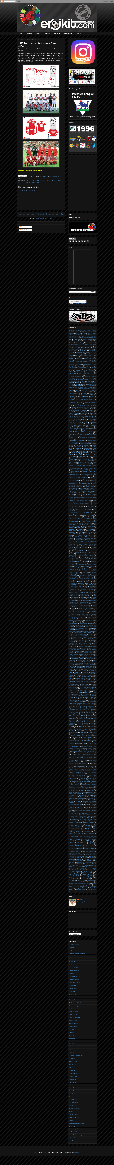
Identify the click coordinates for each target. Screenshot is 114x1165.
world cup (87, 865)
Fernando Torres (89, 538)
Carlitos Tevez (90, 420)
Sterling (88, 802)
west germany (89, 860)
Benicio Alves (73, 962)
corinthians (84, 477)
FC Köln (80, 535)
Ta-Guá (92, 807)
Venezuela (87, 847)
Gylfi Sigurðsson (92, 575)
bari (86, 385)
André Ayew (79, 358)
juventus (90, 617)
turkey (82, 825)
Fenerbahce (79, 538)
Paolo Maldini (72, 717)
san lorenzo (79, 770)
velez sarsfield (73, 847)
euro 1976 (85, 526)
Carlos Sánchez (72, 422)
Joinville (79, 612)
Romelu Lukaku (78, 763)
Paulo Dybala (72, 723)
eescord (92, 507)
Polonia (71, 731)
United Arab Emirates (91, 834)
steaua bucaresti (80, 802)
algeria (82, 354)
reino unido (91, 748)
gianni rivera (81, 564)
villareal (86, 848)
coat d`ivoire (79, 439)
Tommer (90, 819)
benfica (78, 393)
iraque (76, 597)
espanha (79, 520)
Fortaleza (77, 552)
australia (81, 381)
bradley (94, 402)
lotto (72, 646)
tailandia (84, 808)
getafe (78, 563)
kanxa (70, 622)
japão (73, 608)
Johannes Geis (90, 611)
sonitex (83, 789)
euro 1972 (78, 526)
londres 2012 (82, 643)
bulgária (84, 410)
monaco (71, 675)
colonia (89, 440)
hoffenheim (91, 580)
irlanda (87, 597)
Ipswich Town (84, 595)
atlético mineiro (78, 378)
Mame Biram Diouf (90, 655)
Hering (70, 580)
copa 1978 (89, 449)
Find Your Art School (75, 1003)
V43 (78, 844)
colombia (73, 440)
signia (87, 787)
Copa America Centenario (84, 465)
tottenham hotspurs (88, 822)
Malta (82, 655)
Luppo (94, 648)
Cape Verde (91, 419)
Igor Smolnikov (81, 587)
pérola (70, 726)
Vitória (77, 851)
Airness (86, 346)
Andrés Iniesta (77, 360)
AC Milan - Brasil (74, 944)
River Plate (80, 757)
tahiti (79, 808)
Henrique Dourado (90, 578)
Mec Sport (93, 666)
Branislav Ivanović (89, 403)
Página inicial (41, 214)
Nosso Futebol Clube (75, 1088)
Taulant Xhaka (82, 810)
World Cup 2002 (88, 877)
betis (70, 394)
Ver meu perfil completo (84, 901)
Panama (71, 715)
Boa (93, 394)
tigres (70, 817)
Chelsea (82, 431)
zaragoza (78, 888)
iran (95, 595)
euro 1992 (90, 527)
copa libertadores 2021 (87, 474)
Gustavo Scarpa (82, 575)
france (71, 554)
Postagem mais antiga (55, 214)
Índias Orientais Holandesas (88, 590)
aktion (70, 347)
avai (89, 382)
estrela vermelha (91, 521)
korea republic (79, 626)
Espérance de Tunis (89, 520)
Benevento (71, 393)
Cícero (82, 436)
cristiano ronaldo (73, 483)
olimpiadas (72, 703)
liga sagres (79, 638)
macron (71, 652)
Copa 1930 (78, 445)
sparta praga (87, 793)
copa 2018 (82, 456)
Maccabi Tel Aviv (78, 651)
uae (84, 826)
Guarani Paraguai (86, 574)
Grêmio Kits (72, 1044)
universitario (79, 839)
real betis (85, 745)
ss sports (85, 799)
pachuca (88, 711)
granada (89, 569)
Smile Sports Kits (74, 1117)
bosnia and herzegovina (84, 400)
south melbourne (82, 792)
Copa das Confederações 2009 (79, 470)
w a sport (83, 853)
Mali (87, 654)
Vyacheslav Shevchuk (74, 853)
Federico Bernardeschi (79, 536)
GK (80, 566)
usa (78, 842)
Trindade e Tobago (90, 824)
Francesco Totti (80, 554)
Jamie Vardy (87, 606)
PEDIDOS (47, 33)
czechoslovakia (84, 488)
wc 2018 (78, 859)
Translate (82, 303)
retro (78, 752)
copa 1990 (36, 180)
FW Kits (71, 1029)
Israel (89, 598)
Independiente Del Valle (87, 589)
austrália (90, 381)
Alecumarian (72, 947)
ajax (92, 346)
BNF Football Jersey (75, 967)
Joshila (92, 614)
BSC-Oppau (86, 408)
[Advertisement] (41, 202)
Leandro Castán (77, 634)
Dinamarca (86, 502)
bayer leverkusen (73, 387)
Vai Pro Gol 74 (73, 1132)
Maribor (85, 663)
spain (79, 793)
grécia (70, 572)
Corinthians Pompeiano (81, 479)
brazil (94, 405)
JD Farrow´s (89, 608)
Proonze (89, 735)
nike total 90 (76, 694)
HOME (21, 33)
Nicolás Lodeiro (83, 690)
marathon (87, 660)
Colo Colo (93, 439)
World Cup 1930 (77, 866)
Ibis (76, 586)
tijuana (84, 817)
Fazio (75, 535)
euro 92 (81, 532)
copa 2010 (89, 454)
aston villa (78, 370)
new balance (73, 685)
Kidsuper (71, 625)
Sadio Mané (90, 766)
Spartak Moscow (74, 795)
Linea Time (80, 640)
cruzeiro (73, 485)
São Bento (79, 775)
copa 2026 (75, 457)
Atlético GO (87, 376)
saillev (75, 767)
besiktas (91, 393)
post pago (84, 734)
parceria (80, 718)
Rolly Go (73, 761)
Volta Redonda (90, 851)
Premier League (81, 735)
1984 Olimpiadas (92, 330)
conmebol (71, 445)
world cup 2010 (86, 879)
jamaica (88, 605)
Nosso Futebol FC (74, 1091)
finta (77, 547)
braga (72, 403)
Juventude (83, 617)
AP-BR (71, 950)
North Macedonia (83, 695)
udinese (82, 828)
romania (91, 761)
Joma (84, 613)
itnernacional (86, 600)
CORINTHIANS (68, 33)
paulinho (92, 721)
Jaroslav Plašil (81, 608)
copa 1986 (82, 451)
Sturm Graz (73, 804)
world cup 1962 (92, 870)
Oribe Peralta (91, 709)
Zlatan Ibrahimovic (81, 889)
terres (82, 813)
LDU (70, 632)
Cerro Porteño (77, 428)
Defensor (78, 494)
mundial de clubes (85, 676)
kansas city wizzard (89, 620)
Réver (87, 752)
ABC (81, 340)
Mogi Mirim (73, 673)
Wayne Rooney (79, 856)
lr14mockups (72, 1070)
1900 (85, 330)
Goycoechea (77, 569)
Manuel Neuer (72, 660)
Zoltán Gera (73, 891)
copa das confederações (89, 468)
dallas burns (82, 489)
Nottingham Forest (73, 698)
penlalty (85, 724)
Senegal (78, 783)
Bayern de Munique (86, 387)
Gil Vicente (88, 564)
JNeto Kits (72, 1053)
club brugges (91, 437)
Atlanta (80, 373)
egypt (76, 509)
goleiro (86, 568)
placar (80, 729)
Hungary (83, 584)
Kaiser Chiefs (82, 618)
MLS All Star (85, 672)
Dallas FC (89, 489)
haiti (77, 577)
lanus (78, 631)
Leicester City (83, 635)
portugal (83, 732)
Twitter (79, 827)
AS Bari (92, 369)
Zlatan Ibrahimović (91, 889)
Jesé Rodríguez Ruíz (80, 609)
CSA (89, 485)
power (90, 734)
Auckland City (93, 379)
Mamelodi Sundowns (73, 657)
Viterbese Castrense (91, 850)
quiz (82, 740)
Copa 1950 (77, 446)
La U (87, 629)
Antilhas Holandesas (80, 361)
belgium (79, 391)
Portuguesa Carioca (76, 734)
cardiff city (76, 420)
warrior (87, 854)
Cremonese (83, 482)
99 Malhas (90, 339)
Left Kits (71, 1067)
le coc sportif (77, 632)
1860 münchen (79, 330)
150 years (71, 330)
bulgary (91, 410)
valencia (84, 844)
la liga (83, 629)
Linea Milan (73, 640)
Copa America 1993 (91, 459)
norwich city (79, 697)
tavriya (88, 810)
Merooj (78, 667)
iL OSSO (90, 587)
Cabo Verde (84, 413)
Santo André (76, 773)
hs (93, 581)
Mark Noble (91, 663)
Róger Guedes (92, 760)
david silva (90, 491)
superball (81, 805)
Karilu (86, 622)
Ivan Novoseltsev (82, 602)
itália (73, 600)
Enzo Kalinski (72, 516)
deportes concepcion (89, 495)
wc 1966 (92, 856)
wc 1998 (92, 857)
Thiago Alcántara (92, 814)
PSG (94, 735)
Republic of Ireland (91, 749)
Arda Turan (78, 364)
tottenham (78, 822)
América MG (84, 355)
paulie (87, 721)
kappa (77, 622)
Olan (81, 701)
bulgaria (77, 410)
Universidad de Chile (81, 837)
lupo (90, 648)
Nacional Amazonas (80, 678)
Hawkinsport (72, 578)
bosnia (70, 400)
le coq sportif (87, 632)
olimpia (92, 701)
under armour (86, 831)
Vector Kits (91, 845)
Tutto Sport (73, 826)
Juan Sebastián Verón (74, 615)
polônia (78, 731)
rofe (86, 760)
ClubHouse (71, 439)
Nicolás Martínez (92, 690)
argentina (80, 366)
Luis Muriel (76, 648)
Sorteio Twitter (91, 789)
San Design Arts (73, 1114)
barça (72, 385)
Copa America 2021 (85, 463)
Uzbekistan (91, 842)
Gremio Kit (72, 1041)
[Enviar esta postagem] (31, 176)
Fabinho (86, 533)
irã (89, 595)
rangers (84, 743)
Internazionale (73, 595)
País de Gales (90, 712)
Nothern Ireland (89, 697)
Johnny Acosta (72, 612)
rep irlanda (76, 749)
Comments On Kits (74, 976)
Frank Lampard (90, 554)
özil (83, 711)
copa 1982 (72, 451)
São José (77, 776)
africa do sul (83, 344)
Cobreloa (87, 439)
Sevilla (94, 784)
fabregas (92, 533)
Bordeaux (79, 397)
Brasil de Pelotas (81, 405)
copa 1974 (79, 449)
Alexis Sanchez (74, 353)
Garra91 (83, 560)
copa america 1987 (81, 459)
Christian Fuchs (75, 436)
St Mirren (71, 801)
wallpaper (74, 854)
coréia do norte (80, 476)
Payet (79, 723)
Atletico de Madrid (76, 376)
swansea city (90, 805)
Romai (85, 761)
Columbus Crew (83, 442)
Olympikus (72, 706)
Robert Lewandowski (81, 758)
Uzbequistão (72, 844)
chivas (82, 434)
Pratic (94, 734)
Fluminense (86, 549)
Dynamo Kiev (86, 504)
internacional (77, 594)
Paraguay (90, 717)
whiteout (94, 862)
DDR (75, 492)
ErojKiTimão (72, 994)
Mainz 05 (92, 652)
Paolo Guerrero (90, 715)
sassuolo (92, 776)
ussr (84, 842)
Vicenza (75, 848)
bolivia (86, 396)
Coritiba (91, 479)
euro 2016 (90, 530)
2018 (79, 337)
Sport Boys (74, 796)
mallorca (92, 654)
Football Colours (73, 1011)
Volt (83, 851)
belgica (91, 390)
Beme (92, 391)
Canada (78, 419)
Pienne (92, 728)
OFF (77, 701)
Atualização (80, 379)
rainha (89, 742)
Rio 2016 (86, 755)
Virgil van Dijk (82, 850)
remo (70, 749)
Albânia (82, 349)
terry (87, 813)
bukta (70, 410)
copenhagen (72, 476)
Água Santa (80, 346)
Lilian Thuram (93, 638)
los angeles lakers (86, 644)
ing (76, 592)
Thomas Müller (82, 816)
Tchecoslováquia (80, 811)
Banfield (89, 384)
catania (77, 423)
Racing (88, 740)
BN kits (71, 965)
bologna (71, 397)
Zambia (92, 886)
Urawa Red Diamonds (75, 841)
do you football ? (78, 503)
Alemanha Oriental (81, 352)
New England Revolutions (85, 685)
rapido (89, 743)
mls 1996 (77, 672)
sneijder (77, 789)
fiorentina (84, 547)
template (88, 811)
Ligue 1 (85, 638)
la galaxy (77, 629)
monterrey (84, 675)
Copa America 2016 (83, 462)
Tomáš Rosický (74, 819)
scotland (90, 778)
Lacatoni (92, 629)
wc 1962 (86, 856)
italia (94, 599)
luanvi (86, 646)
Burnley (70, 413)
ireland (82, 597)
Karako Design (73, 1061)
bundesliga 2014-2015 (81, 411)
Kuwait (86, 626)
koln (95, 625)
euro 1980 (91, 526)
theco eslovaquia (73, 815)
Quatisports (72, 1096)
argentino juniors (90, 366)
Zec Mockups (73, 1140)
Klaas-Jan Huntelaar (87, 625)
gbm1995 (72, 1032)
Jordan (72, 614)
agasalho (73, 346)
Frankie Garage (72, 555)
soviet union (72, 793)
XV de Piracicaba (73, 882)
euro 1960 (86, 524)
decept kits (87, 492)
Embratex (93, 511)
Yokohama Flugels (73, 883)
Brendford (74, 407)
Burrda (77, 413)
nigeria (72, 692)
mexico (71, 669)
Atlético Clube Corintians (90, 375)
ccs (75, 425)
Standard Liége (86, 801)
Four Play (84, 552)
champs (78, 430)
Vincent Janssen (73, 850)
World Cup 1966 (76, 871)
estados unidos (73, 521)
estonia (83, 521)
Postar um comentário (28, 190)
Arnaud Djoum (80, 367)
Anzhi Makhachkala (80, 362)
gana (70, 560)
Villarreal (91, 848)
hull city (88, 583)
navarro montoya (86, 682)
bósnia (75, 400)
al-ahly (72, 349)
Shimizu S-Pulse (80, 787)
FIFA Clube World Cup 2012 (79, 542)
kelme (91, 623)
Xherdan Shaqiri (90, 880)
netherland (85, 684)
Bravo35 (89, 405)
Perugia (86, 726)
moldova (92, 673)
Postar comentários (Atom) (44, 218)
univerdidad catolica (84, 836)
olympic (91, 704)
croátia (94, 483)
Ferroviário (71, 539)
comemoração (92, 442)
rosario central (72, 764)
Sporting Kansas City (91, 798)
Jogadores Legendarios (76, 1055)
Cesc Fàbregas (85, 428)
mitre (84, 670)
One (77, 709)
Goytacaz (84, 569)
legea (76, 635)
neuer (92, 684)
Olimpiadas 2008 (81, 703)
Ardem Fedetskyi (87, 364)
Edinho (77, 507)
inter (90, 592)
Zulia (79, 891)
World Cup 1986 (88, 874)
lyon (88, 649)
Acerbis (70, 342)
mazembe (87, 666)
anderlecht (72, 358)
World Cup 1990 (34, 182)
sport (94, 795)
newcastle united (73, 688)
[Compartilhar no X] (23, 176)
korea (72, 626)
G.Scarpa (82, 557)
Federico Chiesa (90, 536)
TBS (93, 810)
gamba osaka (85, 558)
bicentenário (76, 394)
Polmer (92, 729)
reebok (83, 748)
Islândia (83, 598)
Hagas (72, 576)
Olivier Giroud (90, 703)
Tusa (94, 825)
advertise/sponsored (73, 344)
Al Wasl (94, 347)
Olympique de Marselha (77, 708)
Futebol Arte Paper (74, 1017)
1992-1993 (78, 333)
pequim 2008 (91, 724)
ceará (79, 425)
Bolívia (92, 396)
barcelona (79, 385)
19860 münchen (75, 331)
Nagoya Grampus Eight (78, 679)
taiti (88, 808)
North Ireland (74, 695)
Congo (92, 443)
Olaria (86, 701)
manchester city (91, 657)
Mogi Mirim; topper (83, 673)
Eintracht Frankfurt (86, 509)
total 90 (92, 820)
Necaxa (71, 684)
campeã (76, 416)
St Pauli (78, 801)
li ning (73, 638)
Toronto (87, 821)
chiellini (80, 433)
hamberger (83, 576)
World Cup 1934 (88, 866)
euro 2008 (72, 530)
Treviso (82, 824)
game (92, 558)
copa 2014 (72, 456)
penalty (71, 725)
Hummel (73, 584)
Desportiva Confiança (89, 498)
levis (93, 637)
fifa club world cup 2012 (79, 541)
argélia (72, 366)
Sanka (72, 772)
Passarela (80, 720)
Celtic (75, 427)
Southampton (91, 792)
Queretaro (77, 740)
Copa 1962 (78, 448)
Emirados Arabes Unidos (48, 180)
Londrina (89, 643)
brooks (92, 407)
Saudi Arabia (72, 778)
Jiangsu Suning (90, 609)
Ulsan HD (92, 830)
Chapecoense (85, 430)
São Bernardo (87, 775)
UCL (88, 827)
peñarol (79, 724)
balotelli (83, 384)
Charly (76, 431)
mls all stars (93, 672)
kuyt (90, 626)
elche (77, 511)
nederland (76, 684)
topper (75, 821)
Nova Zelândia (73, 700)
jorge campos (85, 614)
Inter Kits (71, 1047)
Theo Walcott (83, 814)
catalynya (71, 423)
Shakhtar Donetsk (76, 786)
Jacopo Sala (93, 603)
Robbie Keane (72, 758)
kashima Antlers (73, 623)
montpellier (91, 675)
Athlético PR (72, 373)
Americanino (83, 357)
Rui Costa (91, 764)
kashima (92, 622)
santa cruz (78, 772)
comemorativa (74, 443)
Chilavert (86, 433)
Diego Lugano (88, 500)
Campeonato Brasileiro (87, 416)
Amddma (71, 355)
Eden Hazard (90, 506)
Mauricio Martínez (90, 664)
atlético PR (72, 379)
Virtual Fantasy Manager (76, 1135)
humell (94, 583)
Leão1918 (84, 634)
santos (82, 774)
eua (75, 524)
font (94, 549)
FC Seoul (92, 535)
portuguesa (92, 732)
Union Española (72, 834)
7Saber (84, 339)
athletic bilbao (80, 372)
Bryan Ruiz (79, 408)
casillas (79, 422)
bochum (81, 396)
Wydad (79, 880)
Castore (85, 422)
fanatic (70, 535)
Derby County (79, 498)
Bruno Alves (72, 408)
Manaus (82, 657)
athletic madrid (90, 372)
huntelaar (71, 586)
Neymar (76, 690)
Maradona (80, 660)
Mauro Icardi (72, 666)
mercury (73, 667)
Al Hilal (83, 347)
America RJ (91, 355)
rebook (90, 746)
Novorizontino (83, 700)
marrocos (71, 664)
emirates (71, 514)
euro (80, 524)
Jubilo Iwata (88, 615)
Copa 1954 (87, 446)
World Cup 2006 (74, 879)
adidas (29, 180)
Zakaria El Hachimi (83, 886)
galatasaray (90, 557)
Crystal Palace (82, 485)
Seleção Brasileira (91, 780)
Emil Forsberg (74, 512)
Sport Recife (83, 796)
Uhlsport (77, 830)
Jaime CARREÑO (75, 605)
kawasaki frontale (83, 623)
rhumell (93, 753)
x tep (84, 880)
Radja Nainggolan (82, 741)
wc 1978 (71, 857)
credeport (76, 482)
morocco (71, 676)
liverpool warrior (90, 641)
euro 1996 (72, 529)
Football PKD (73, 1014)
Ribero (79, 754)
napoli (71, 681)
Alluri (87, 353)
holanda (71, 581)
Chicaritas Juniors (73, 433)
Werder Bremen (78, 860)
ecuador (81, 506)
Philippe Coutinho (85, 728)
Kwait (94, 626)
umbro (71, 831)
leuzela (79, 637)
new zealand (82, 687)
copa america (86, 457)
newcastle (91, 687)
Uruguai (90, 841)
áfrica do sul (93, 344)
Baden (72, 384)
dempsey (71, 495)
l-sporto (90, 628)
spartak (94, 793)
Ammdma (91, 357)
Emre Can (77, 514)
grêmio (84, 572)
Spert (81, 795)
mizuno (91, 670)
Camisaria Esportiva (75, 970)
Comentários (25, 229)
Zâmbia (70, 888)
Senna (83, 783)
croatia (88, 483)
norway (71, 697)
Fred (80, 555)
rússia (83, 766)
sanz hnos (71, 775)
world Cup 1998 (74, 877)
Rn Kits (71, 1111)
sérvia (77, 784)
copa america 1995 (75, 460)
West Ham (72, 862)
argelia (94, 364)
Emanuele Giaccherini (85, 511)
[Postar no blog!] (21, 176)
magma (86, 652)
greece (77, 572)
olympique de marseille (86, 706)
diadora (71, 500)
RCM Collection (73, 1102)
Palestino (83, 714)
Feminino (71, 538)
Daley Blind (76, 489)
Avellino (94, 382)
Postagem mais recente (26, 214)
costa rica (85, 480)
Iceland (80, 586)
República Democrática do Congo (79, 751)
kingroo (76, 625)
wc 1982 (77, 857)
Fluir (79, 549)
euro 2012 (81, 530)
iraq (72, 597)
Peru (75, 726)
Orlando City (72, 711)
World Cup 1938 (73, 868)
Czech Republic (73, 488)
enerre (70, 515)
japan (94, 606)
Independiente (72, 589)
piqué (70, 729)
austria (71, 382)
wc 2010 (71, 859)
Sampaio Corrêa (78, 769)
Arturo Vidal (86, 369)
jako (82, 605)
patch (85, 720)
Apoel (88, 362)
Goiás (79, 568)
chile (91, 433)
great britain (91, 570)
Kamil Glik (71, 620)
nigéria (79, 692)
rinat (70, 755)
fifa (83, 539)
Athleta (71, 372)
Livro (70, 643)
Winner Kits (72, 1138)
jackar (87, 603)
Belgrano (87, 391)
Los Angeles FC (76, 644)
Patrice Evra (91, 720)
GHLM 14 (72, 1035)
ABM (93, 340)
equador (79, 517)
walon (81, 854)
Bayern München (84, 388)
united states (74, 836)
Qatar (85, 739)
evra (82, 533)
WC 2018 (38, 33)
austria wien (84, 382)
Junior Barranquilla (75, 617)
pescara (71, 728)
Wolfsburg (79, 863)
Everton (76, 533)
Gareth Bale (76, 560)
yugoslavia (89, 885)
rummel (71, 766)
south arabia (90, 790)
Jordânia (78, 614)
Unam (79, 831)
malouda (77, 655)
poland (85, 729)
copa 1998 (85, 453)
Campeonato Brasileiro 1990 (77, 417)
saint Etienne (81, 767)
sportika (92, 796)
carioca (83, 420)
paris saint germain (90, 718)
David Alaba (83, 491)
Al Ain (79, 347)
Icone (86, 586)
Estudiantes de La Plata (85, 523)
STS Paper (72, 1126)
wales (94, 853)
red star (77, 748)
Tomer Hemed (83, 819)
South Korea (72, 792)
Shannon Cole (72, 787)
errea (91, 517)
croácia (81, 483)
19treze (84, 333)
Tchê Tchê (71, 811)
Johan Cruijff (81, 611)
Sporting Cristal (80, 798)
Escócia (71, 518)
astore (85, 370)
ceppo (70, 428)
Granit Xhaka (76, 570)
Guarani (78, 574)
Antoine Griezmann (91, 361)
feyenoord (78, 539)
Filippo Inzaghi (86, 545)
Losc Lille (94, 644)
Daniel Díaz (76, 491)
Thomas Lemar (74, 816)
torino (82, 820)
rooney (92, 763)
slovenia (71, 789)
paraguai (80, 717)
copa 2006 (78, 454)
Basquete (91, 385)
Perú (81, 726)
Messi (83, 667)
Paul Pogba (80, 721)
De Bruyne (80, 492)
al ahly (75, 347)
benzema (85, 393)
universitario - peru (89, 839)
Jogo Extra (72, 1058)
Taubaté (75, 810)
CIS (76, 437)
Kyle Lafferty (74, 628)
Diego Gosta (80, 500)
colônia (94, 440)
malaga (82, 654)
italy (79, 600)
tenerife (94, 811)
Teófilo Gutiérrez (74, 813)
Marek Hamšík (78, 663)
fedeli (70, 536)
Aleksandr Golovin (73, 350)
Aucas (86, 379)
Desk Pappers (73, 985)
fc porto (86, 535)
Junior (81, 899)
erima (86, 517)
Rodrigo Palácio (79, 760)
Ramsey (78, 743)
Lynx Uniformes (73, 1073)
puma (89, 737)
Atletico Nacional (88, 378)
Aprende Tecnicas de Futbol (77, 953)
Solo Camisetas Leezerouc (76, 1123)
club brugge (82, 437)
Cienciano (89, 436)
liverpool (71, 641)
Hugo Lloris (81, 583)
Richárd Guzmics (90, 754)
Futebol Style (73, 1026)
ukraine (85, 830)
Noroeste (94, 694)
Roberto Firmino (92, 758)
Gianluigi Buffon (74, 564)
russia (77, 766)
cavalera (88, 424)
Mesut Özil (91, 667)
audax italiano (74, 381)
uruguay (71, 842)
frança (91, 552)
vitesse (72, 851)
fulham (92, 555)
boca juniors (72, 396)
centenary (91, 427)
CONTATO (79, 33)
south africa (80, 790)
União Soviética (89, 833)
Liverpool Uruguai (81, 641)
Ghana (83, 563)
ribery (83, 754)
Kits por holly (72, 1064)
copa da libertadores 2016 (85, 466)
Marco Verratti (87, 661)
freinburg (85, 555)
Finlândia (71, 547)
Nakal (87, 679)
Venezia (81, 847)
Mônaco (78, 675)
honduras (88, 581)
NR (89, 700)
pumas (71, 739)
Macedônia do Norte (89, 651)
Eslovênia (93, 518)
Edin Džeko (71, 507)
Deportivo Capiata (73, 497)
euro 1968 (71, 526)
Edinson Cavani (84, 507)
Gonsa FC (72, 1038)
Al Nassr (89, 347)
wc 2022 (87, 859)
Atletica (75, 375)
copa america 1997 (86, 460)
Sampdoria (87, 769)
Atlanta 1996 (86, 373)
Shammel (91, 786)
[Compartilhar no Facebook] (24, 176)
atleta (70, 375)
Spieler (86, 795)
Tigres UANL (77, 817)
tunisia (71, 825)
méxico (78, 669)
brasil (71, 405)
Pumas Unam (78, 738)
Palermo (76, 714)
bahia (77, 384)
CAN (72, 419)
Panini (83, 715)
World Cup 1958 (81, 870)
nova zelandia (91, 698)
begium (77, 390)
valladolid (71, 845)
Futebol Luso (73, 1020)
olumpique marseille (73, 704)
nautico (92, 681)
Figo (95, 544)
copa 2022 (92, 456)
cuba (77, 486)
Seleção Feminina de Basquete (80, 781)
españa (73, 520)
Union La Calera (81, 834)
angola (92, 360)
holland (80, 581)
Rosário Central (82, 764)
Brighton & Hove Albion (83, 407)
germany (85, 561)
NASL (77, 681)
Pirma (75, 729)
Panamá (78, 715)
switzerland (80, 807)
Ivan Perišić (91, 602)
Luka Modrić (83, 648)
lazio (91, 631)
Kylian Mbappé (82, 628)
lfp (69, 638)
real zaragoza (84, 746)
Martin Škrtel (80, 664)
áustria (78, 382)
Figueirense (74, 545)
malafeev (76, 654)
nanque (92, 679)
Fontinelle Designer (74, 1009)
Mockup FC (72, 1079)
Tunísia (76, 825)
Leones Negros (72, 637)
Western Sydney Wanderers (83, 862)
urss (84, 841)
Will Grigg (73, 863)
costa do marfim (74, 480)
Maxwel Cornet (80, 666)
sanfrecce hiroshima (90, 770)
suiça (86, 804)
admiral (90, 342)
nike (86, 692)
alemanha (83, 350)
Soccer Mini (72, 1120)
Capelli (70, 420)
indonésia (71, 592)
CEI (83, 425)
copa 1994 (75, 453)
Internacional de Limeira (89, 594)
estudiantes (73, 523)
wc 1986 (85, 857)
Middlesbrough (92, 669)
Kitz (80, 625)
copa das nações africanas (82, 473)
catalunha (92, 422)
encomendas (91, 514)
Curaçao (87, 486)
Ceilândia (87, 425)
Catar (82, 424)
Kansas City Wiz (79, 620)
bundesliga (71, 411)
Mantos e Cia (73, 1076)
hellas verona (80, 578)
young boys (76, 885)
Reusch (82, 752)
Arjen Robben (72, 367)
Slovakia (92, 787)
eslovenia (87, 518)
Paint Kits (71, 1094)
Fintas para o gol (74, 1006)
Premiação (73, 735)
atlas (93, 373)
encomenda (83, 514)
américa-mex (73, 357)
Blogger (76, 1152)
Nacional (71, 678)
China (70, 434)
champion (71, 430)
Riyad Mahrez (90, 757)
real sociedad (75, 746)
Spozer (79, 799)
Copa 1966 (87, 448)
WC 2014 (29, 33)
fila (80, 545)
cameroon (80, 414)
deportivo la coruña (84, 497)
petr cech (78, 728)
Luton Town (73, 649)
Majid (70, 654)
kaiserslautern (91, 618)
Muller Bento (72, 1082)
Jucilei (94, 615)
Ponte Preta (86, 731)
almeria (92, 353)
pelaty (92, 723)
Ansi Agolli (71, 361)
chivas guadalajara (91, 434)
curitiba (92, 486)
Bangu (94, 384)
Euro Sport (87, 532)
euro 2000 (81, 529)
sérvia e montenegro (85, 784)
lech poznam (91, 634)
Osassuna (79, 711)
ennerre (85, 515)
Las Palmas (85, 631)
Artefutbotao (72, 959)
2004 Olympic (81, 334)
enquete (92, 515)
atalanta (91, 370)
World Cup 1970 (88, 871)
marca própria (79, 661)
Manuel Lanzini (90, 658)
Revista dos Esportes (75, 1108)
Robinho (72, 760)
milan (72, 670)
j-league (80, 603)
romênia (85, 763)
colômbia (81, 440)
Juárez (82, 615)
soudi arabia (72, 790)
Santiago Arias (87, 772)
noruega (92, 695)
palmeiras (90, 714)
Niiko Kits (71, 1085)
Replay (82, 749)
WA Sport (89, 853)
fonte (75, 550)
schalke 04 (82, 778)
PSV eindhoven (76, 737)
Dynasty (75, 506)
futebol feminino (73, 557)
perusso (92, 726)
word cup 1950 (79, 865)
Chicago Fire (91, 431)
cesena (92, 428)
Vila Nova (80, 848)
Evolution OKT (73, 997)
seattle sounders (73, 780)
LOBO (75, 643)
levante (84, 637)
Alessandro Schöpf (91, 352)
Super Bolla (72, 805)
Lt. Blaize (81, 646)
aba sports (75, 340)
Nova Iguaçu (83, 698)
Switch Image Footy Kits (76, 1129)
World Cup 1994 (88, 876)
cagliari (91, 413)
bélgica (71, 391)
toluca (94, 817)
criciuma (91, 482)
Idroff (91, 586)
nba (93, 682)
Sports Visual (73, 799)
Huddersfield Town (73, 583)
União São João (78, 833)
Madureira (79, 652)
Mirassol (79, 670)
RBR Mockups (73, 1099)
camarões (72, 414)
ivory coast (72, 603)
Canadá (84, 419)
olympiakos (83, 704)
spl (90, 795)
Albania (77, 349)
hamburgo (91, 577)
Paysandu (86, 723)
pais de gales (80, 712)
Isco (77, 598)
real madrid (92, 745)
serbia (88, 783)
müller (77, 676)
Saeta (70, 767)
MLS (70, 672)
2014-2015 (81, 336)
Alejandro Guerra (90, 349)
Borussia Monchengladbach (86, 399)
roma (78, 761)
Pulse (84, 737)
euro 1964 (92, 524)
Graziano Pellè (84, 570)
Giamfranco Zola (92, 563)
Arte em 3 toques (74, 956)
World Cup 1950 (85, 868)
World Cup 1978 (87, 873)
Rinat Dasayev (77, 755)
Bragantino (79, 404)
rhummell (74, 754)
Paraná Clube (72, 718)
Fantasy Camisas (74, 1000)
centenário (83, 427)
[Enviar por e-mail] (19, 176)
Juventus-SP (72, 619)
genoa (78, 561)
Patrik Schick (72, 721)
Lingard (92, 640)
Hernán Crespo (77, 580)
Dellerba (90, 494)
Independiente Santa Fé (74, 590)
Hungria (91, 584)
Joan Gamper (72, 611)
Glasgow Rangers (89, 566)
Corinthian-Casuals (74, 477)
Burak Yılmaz (91, 411)
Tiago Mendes (91, 816)
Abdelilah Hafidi (87, 340)
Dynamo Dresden (77, 504)
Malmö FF (71, 655)
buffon (92, 408)
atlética (81, 375)
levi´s (89, 637)
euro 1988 (81, 527)
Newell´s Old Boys (85, 688)
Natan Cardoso (84, 681)
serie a (72, 784)
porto (76, 732)
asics (70, 370)
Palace (70, 714)
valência (91, 844)
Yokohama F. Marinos (87, 882)
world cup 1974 (74, 873)
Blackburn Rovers (85, 394)
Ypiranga (82, 885)
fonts (81, 551)
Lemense (92, 635)
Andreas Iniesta (87, 358)
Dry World (86, 503)
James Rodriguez (78, 606)
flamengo (71, 549)
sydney (86, 807)
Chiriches (76, 434)
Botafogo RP (87, 402)
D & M (91, 488)
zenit (85, 888)
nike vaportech (86, 694)
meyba (85, 669)
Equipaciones (73, 988)
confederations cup (85, 443)
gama (77, 558)
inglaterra (82, 592)
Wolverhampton (87, 863)
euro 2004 (90, 529)
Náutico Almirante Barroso (75, 682)
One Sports (83, 709)
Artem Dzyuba (79, 369)
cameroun (88, 414)
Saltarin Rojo (88, 767)
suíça (92, 804)
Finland (92, 545)
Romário (71, 763)
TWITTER (57, 33)
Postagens (24, 227)
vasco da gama (79, 845)
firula (92, 547)
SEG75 (82, 779)
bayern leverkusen (73, 388)
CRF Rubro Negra (74, 979)
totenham (71, 822)
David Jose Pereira (74, 982)
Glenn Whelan (72, 567)
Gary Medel (89, 560)
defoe (84, 494)
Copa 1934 (87, 445)
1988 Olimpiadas (86, 331)
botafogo (79, 402)
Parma (73, 720)
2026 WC (77, 339)
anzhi (72, 362)
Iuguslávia (73, 602)
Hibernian (85, 580)
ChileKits (71, 973)
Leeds (70, 635)
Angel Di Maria (86, 360)
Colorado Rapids (74, 442)
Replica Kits (72, 1105)
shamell (84, 786)
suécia (80, 804)
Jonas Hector (93, 612)
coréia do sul (89, 476)
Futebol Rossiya (73, 1023)
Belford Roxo (84, 390)
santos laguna (91, 773)
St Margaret (91, 799)
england (77, 515)
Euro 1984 (72, 527)
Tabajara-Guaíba (73, 808)
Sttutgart (94, 802)
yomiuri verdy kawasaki (84, 883)
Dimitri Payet (77, 501)
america (77, 355)
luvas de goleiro (81, 649)
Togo (89, 817)
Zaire (76, 886)
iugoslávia (93, 600)
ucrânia (76, 828)
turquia (88, 825)
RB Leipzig (78, 745)
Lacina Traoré (72, 631)
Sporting (71, 798)
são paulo (84, 777)
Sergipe (94, 783)
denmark (78, 495)
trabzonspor (71, 824)
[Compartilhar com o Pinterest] (26, 176)
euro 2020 (72, 532)
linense (86, 640)
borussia (86, 397)
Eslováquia (79, 518)
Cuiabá (81, 486)
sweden (71, 807)
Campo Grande (92, 417)
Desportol (72, 991)
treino (77, 824)
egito (70, 509)
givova (75, 566)
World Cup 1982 (74, 874)
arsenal (87, 367)
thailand (92, 813)
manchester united (77, 658)
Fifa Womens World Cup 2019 (83, 544)
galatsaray (71, 558)
